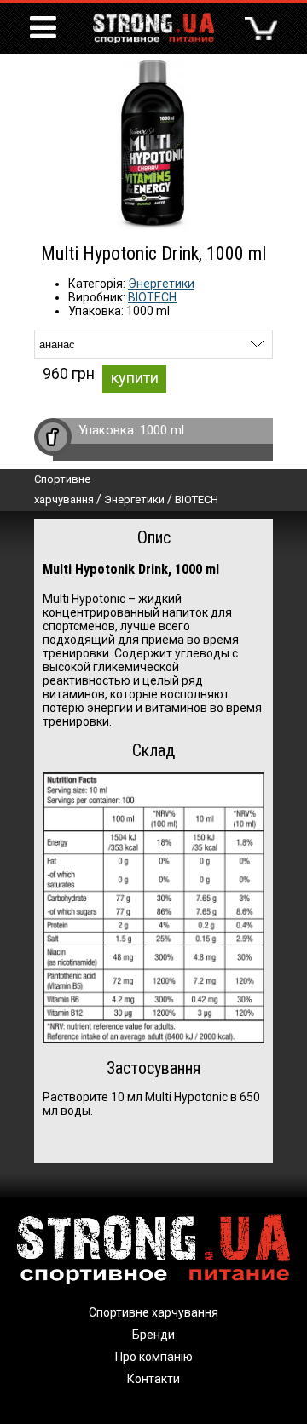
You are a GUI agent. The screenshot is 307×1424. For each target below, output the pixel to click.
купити (135, 378)
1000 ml (162, 430)
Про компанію (154, 1357)
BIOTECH (152, 297)
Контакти (153, 1379)
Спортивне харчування (153, 1312)
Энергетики (161, 283)
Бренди (153, 1334)
